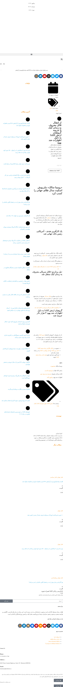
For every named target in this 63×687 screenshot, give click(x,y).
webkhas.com (7, 682)
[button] (31, 54)
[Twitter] (57, 76)
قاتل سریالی (47, 296)
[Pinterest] (36, 626)
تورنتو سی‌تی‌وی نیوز (45, 374)
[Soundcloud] (40, 626)
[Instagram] (49, 76)
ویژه (58, 405)
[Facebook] (61, 76)
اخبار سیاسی (53, 477)
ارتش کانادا (42, 335)
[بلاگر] (28, 626)
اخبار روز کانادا (55, 350)
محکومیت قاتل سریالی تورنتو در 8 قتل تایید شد (47, 307)
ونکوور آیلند (50, 377)
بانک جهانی (45, 255)
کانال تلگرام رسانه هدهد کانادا (45, 348)
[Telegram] (53, 76)
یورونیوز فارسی (49, 370)
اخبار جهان (60, 477)
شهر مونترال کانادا (41, 403)
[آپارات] (36, 76)
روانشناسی (54, 578)
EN (1, 64)
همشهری (53, 366)
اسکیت (48, 217)
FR (4, 64)
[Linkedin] (40, 76)
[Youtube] (44, 76)
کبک (35, 403)
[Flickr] (32, 626)
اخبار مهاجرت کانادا (45, 350)
